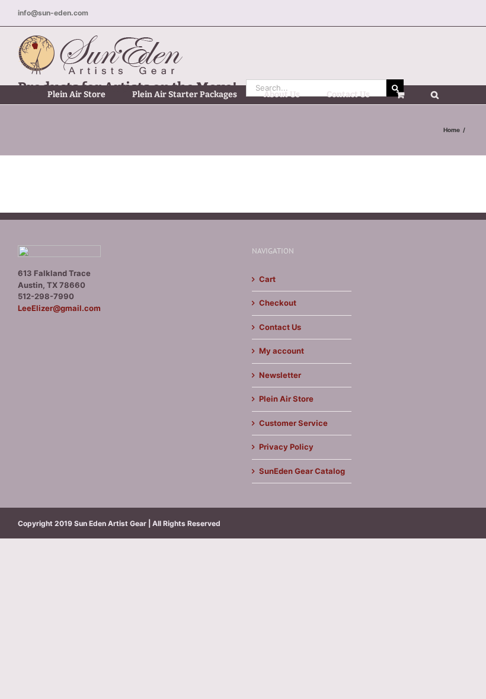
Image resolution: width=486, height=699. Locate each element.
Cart (267, 279)
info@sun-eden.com (53, 12)
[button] (435, 95)
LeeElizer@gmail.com (59, 308)
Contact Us (280, 327)
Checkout (277, 302)
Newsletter (280, 375)
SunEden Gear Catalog (302, 471)
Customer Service (293, 423)
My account (281, 350)
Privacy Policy (286, 446)
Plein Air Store (286, 398)
